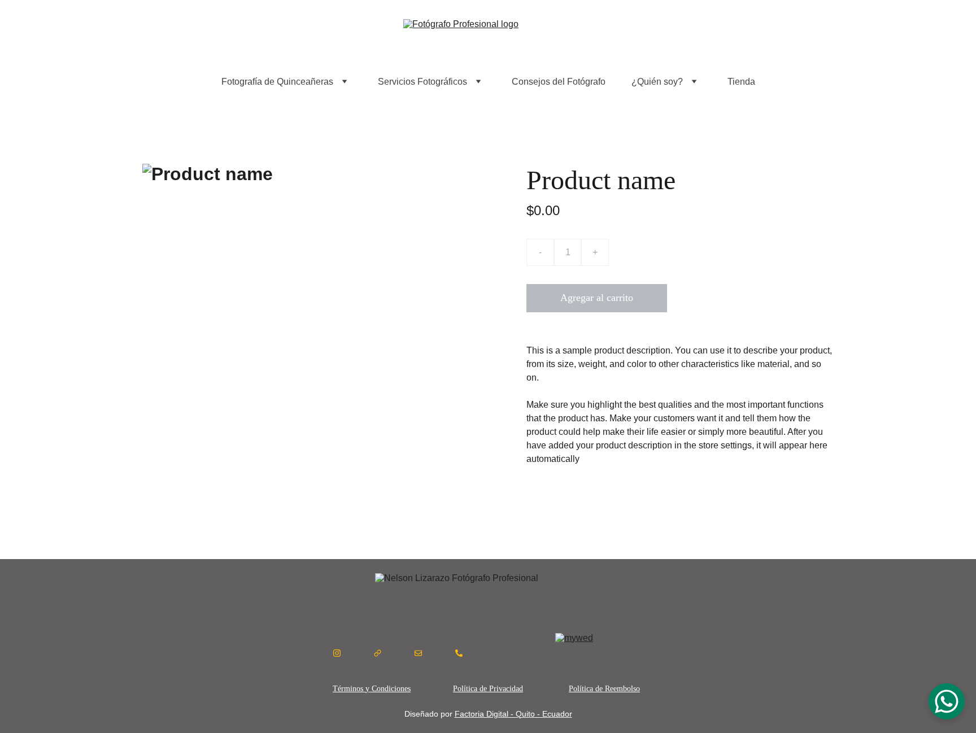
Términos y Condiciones (372, 688)
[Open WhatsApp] (947, 701)
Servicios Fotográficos (422, 81)
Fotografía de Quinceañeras (277, 81)
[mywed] (604, 653)
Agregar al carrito (596, 297)
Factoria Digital (481, 713)
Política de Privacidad (488, 688)
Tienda (741, 81)
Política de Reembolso (604, 688)
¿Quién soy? (657, 81)
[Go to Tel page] (459, 653)
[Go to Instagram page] (337, 653)
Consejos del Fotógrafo (558, 81)
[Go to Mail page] (418, 653)
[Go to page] (377, 653)
